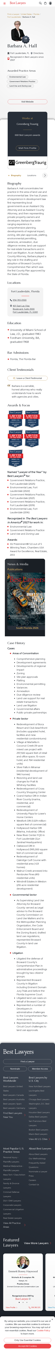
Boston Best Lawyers (38, 1130)
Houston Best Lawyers (39, 1112)
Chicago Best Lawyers (39, 1099)
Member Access (40, 1068)
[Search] (40, 3)
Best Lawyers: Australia (14, 1099)
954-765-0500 (19, 300)
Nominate (15, 1068)
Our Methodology (37, 1158)
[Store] (45, 3)
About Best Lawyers (38, 1154)
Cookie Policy (43, 1330)
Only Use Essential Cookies (27, 1340)
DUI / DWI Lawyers (12, 1201)
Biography (16, 175)
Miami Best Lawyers (38, 1134)
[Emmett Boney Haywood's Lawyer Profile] (23, 1265)
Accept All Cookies (27, 1346)
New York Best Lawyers (40, 1086)
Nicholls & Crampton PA (23, 1277)
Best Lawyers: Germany (14, 1108)
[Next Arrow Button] (45, 175)
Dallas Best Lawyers (38, 1117)
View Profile (10, 1307)
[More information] (30, 1298)
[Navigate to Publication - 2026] (27, 601)
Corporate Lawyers (12, 1205)
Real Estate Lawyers (12, 1218)
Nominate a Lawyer (38, 1171)
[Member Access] (50, 3)
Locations (31, 175)
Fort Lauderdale (14, 17)
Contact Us (34, 1184)
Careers (32, 1180)
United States (26, 14)
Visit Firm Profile (27, 148)
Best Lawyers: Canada (13, 1095)
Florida (36, 14)
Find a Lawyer (13, 14)
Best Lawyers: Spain (12, 1104)
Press (31, 1176)
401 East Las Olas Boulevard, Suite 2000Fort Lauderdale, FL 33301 (25, 309)
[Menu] (4, 3)
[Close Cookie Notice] (52, 1319)
